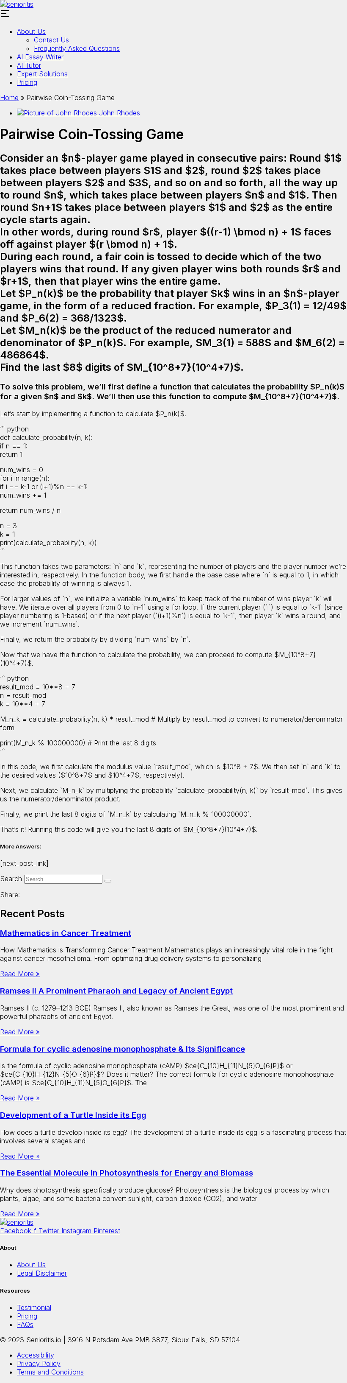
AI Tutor (29, 65)
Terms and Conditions (50, 1372)
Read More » (20, 973)
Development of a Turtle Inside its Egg (73, 1115)
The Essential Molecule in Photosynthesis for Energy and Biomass (126, 1173)
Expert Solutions (42, 74)
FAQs (25, 1324)
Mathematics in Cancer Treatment (65, 933)
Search (11, 878)
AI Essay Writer (40, 57)
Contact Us (51, 40)
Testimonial (34, 1307)
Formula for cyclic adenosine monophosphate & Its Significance (122, 1049)
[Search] (108, 881)
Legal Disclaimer (42, 1273)
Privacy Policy (39, 1363)
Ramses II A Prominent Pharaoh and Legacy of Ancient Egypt (116, 991)
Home (9, 97)
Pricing (27, 82)
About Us (31, 31)
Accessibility (35, 1355)
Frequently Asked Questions (77, 48)
